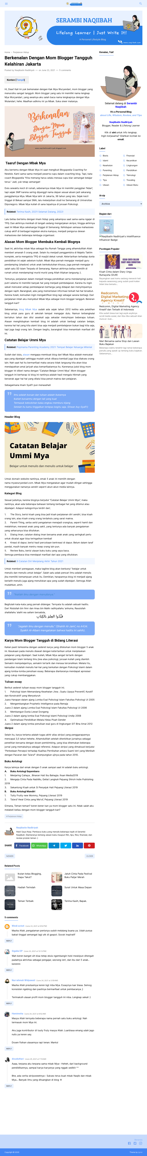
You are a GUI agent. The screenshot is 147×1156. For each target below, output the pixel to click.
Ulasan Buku (132, 185)
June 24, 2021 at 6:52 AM (35, 1014)
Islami (105, 160)
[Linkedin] (77, 845)
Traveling (130, 180)
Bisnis (105, 155)
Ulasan (106, 185)
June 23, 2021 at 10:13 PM (35, 951)
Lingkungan (132, 165)
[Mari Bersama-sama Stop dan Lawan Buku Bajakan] (120, 337)
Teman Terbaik (26, 901)
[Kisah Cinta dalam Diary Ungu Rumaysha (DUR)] (120, 268)
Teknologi (131, 175)
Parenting (107, 170)
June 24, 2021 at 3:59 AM (47, 980)
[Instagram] (140, 1143)
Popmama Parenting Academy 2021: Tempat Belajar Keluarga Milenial (54, 347)
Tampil (20, 79)
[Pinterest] (89, 845)
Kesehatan (108, 165)
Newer (9, 856)
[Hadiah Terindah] (10, 891)
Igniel (140, 1152)
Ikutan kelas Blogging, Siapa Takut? (29, 875)
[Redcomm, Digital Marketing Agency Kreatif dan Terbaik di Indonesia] (120, 302)
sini (114, 132)
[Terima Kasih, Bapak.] (56, 904)
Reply (9, 941)
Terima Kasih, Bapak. (75, 901)
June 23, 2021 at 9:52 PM (36, 926)
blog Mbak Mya (28, 309)
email (121, 139)
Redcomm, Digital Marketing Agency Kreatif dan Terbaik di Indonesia (119, 308)
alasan (26, 354)
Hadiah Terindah (26, 887)
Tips (105, 180)
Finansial (130, 155)
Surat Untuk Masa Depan (78, 887)
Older (89, 856)
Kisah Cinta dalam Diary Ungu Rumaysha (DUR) (115, 273)
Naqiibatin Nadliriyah (27, 827)
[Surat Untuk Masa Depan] (56, 891)
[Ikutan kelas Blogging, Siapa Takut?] (10, 877)
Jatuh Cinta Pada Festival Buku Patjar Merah (78, 875)
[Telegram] (54, 845)
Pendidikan (131, 170)
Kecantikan (131, 160)
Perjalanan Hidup (15, 816)
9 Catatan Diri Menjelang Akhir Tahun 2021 (40, 561)
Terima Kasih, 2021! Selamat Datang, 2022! (40, 211)
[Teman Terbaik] (10, 904)
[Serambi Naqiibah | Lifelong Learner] (73, 3)
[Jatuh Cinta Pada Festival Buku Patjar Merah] (56, 877)
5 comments (65, 70)
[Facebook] (129, 1143)
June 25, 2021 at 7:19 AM (36, 1059)
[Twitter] (65, 845)
